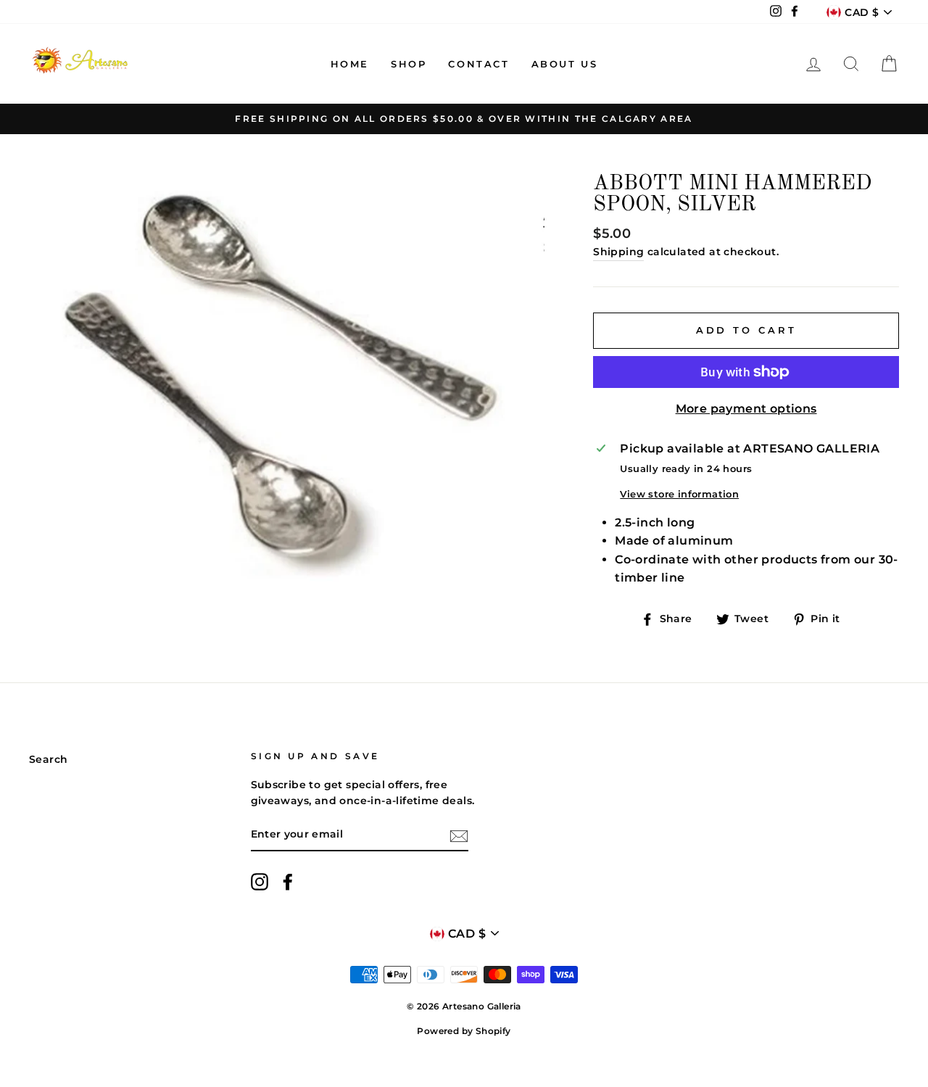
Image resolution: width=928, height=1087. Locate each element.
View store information (679, 494)
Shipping (618, 251)
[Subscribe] (459, 835)
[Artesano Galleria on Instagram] (259, 881)
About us (564, 64)
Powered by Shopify (463, 1030)
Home (350, 64)
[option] (464, 119)
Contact (478, 64)
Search (48, 759)
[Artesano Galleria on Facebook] (288, 881)
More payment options (746, 409)
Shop (408, 64)
